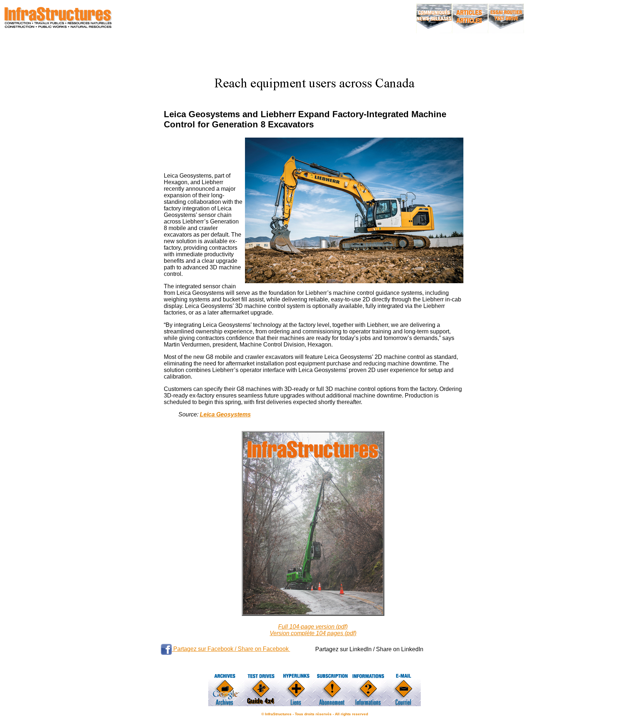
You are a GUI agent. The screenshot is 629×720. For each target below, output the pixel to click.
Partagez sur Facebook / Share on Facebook (231, 649)
